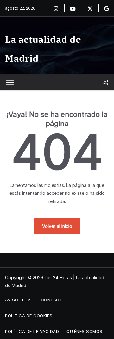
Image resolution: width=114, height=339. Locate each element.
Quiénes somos (84, 331)
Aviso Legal (19, 299)
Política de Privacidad (32, 331)
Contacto (53, 299)
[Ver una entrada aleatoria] (106, 82)
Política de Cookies (29, 315)
